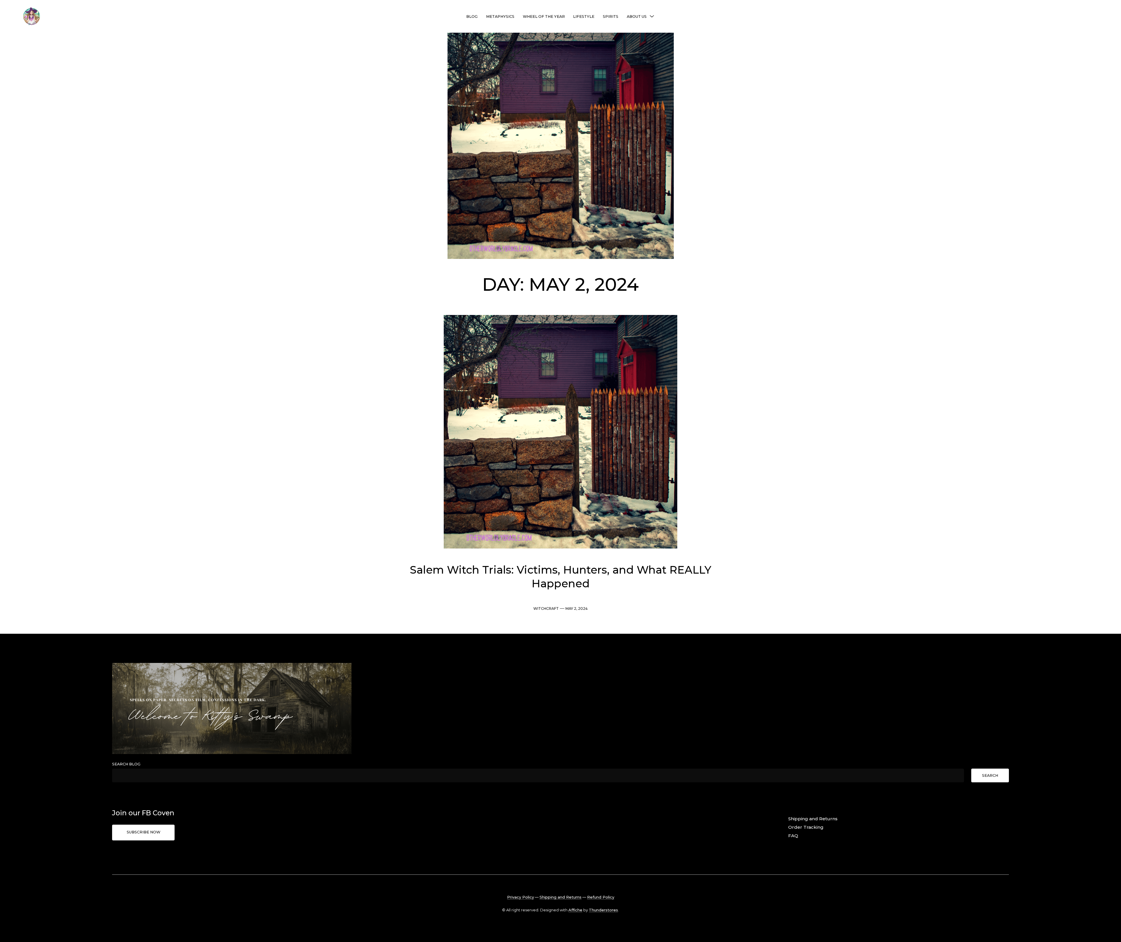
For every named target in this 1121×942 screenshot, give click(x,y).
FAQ (793, 835)
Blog (472, 16)
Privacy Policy (520, 897)
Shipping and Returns (813, 818)
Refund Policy (600, 897)
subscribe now (143, 832)
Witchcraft (546, 608)
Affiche (575, 910)
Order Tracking (806, 827)
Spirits (610, 16)
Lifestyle (583, 16)
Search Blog (126, 764)
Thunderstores (603, 910)
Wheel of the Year (544, 16)
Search (990, 775)
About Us (637, 16)
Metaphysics (500, 16)
